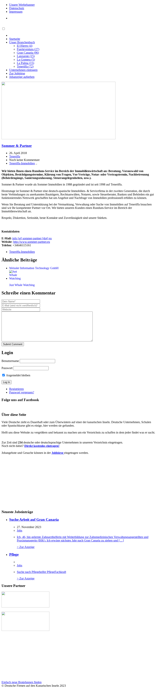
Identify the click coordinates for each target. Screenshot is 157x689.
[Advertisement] (30, 656)
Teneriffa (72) (25, 66)
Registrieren (16, 389)
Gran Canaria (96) (28, 52)
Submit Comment (12, 344)
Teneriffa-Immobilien (22, 163)
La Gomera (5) (26, 59)
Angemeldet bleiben (17, 375)
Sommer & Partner (17, 146)
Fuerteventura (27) (28, 49)
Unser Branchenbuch (22, 42)
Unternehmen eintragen (23, 70)
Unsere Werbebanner (22, 4)
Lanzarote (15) (26, 56)
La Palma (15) (25, 63)
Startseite (14, 38)
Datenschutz (16, 8)
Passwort (7, 368)
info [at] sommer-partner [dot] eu (32, 238)
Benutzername (10, 361)
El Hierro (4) (24, 45)
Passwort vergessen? (21, 392)
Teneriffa (14, 156)
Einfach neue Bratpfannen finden (22, 682)
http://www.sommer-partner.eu (31, 241)
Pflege (14, 554)
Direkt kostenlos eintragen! (41, 446)
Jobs (19, 530)
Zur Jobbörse (17, 73)
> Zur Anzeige (82, 542)
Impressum (15, 11)
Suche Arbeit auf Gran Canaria (34, 520)
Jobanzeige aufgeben (21, 76)
